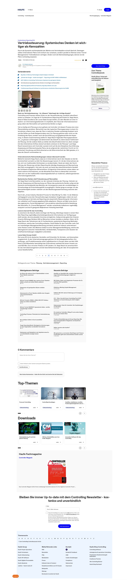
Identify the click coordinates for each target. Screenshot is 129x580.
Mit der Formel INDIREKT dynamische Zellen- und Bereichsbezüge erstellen (35, 307)
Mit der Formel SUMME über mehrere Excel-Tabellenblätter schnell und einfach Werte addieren (35, 281)
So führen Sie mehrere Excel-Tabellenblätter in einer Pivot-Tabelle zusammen (34, 274)
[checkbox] (19, 363)
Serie (19, 60)
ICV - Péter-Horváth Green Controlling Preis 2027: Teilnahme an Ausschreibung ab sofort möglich (67, 298)
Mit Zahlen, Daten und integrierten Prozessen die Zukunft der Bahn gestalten (68, 281)
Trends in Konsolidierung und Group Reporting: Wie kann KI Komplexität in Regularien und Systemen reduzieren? (68, 320)
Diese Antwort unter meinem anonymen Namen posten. (35, 363)
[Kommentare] (86, 60)
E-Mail (47, 506)
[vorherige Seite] (37, 255)
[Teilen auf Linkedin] (30, 110)
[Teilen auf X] (22, 110)
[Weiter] (84, 413)
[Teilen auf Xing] (27, 110)
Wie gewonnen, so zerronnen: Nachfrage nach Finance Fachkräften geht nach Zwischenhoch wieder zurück (69, 333)
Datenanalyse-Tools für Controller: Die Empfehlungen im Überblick (68, 305)
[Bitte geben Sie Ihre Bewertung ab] (80, 60)
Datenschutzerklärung (71, 514)
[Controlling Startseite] (21, 10)
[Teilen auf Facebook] (24, 110)
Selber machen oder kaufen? (62, 327)
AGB (68, 513)
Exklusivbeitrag (24, 407)
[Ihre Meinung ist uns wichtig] (16, 576)
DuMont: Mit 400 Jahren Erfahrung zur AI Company (68, 293)
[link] (21, 15)
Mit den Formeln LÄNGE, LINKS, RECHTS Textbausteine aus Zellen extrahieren (34, 300)
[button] (107, 10)
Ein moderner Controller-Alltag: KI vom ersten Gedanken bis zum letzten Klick (68, 312)
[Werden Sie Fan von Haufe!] (66, 549)
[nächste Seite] (67, 255)
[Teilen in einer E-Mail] (19, 110)
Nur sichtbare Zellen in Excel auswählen (31, 319)
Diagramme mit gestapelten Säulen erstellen (32, 287)
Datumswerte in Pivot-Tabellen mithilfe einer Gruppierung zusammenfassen (35, 293)
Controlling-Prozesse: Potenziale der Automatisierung (34, 314)
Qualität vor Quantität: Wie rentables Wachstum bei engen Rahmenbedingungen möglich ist (68, 274)
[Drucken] (83, 60)
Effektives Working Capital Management (65, 287)
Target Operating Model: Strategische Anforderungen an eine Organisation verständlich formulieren (34, 325)
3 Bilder (23, 104)
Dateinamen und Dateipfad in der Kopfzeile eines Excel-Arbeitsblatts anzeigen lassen (34, 333)
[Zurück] (80, 413)
